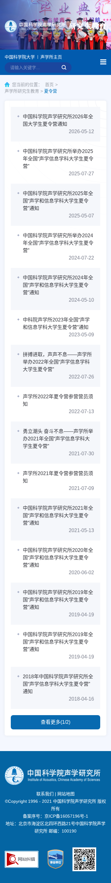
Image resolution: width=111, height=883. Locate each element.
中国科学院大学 (20, 57)
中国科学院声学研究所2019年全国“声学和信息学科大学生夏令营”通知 (58, 600)
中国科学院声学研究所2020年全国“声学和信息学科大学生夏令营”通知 (58, 558)
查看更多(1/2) (55, 722)
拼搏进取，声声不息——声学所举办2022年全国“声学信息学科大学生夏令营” (57, 362)
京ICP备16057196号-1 (66, 816)
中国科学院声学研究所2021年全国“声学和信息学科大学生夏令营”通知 (58, 515)
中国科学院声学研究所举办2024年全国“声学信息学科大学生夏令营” (58, 243)
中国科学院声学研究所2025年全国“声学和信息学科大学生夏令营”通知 (58, 201)
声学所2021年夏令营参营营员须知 (58, 477)
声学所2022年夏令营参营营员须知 (58, 400)
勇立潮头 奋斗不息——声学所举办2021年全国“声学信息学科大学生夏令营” (58, 439)
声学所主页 (51, 57)
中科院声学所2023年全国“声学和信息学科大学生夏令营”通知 (56, 323)
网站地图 (66, 793)
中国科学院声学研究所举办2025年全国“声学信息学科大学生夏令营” (58, 159)
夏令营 (50, 91)
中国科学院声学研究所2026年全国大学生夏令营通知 (58, 120)
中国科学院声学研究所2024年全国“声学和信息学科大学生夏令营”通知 (58, 285)
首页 (49, 84)
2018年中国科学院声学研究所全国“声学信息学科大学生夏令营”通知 (58, 684)
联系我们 (45, 793)
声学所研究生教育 (22, 91)
